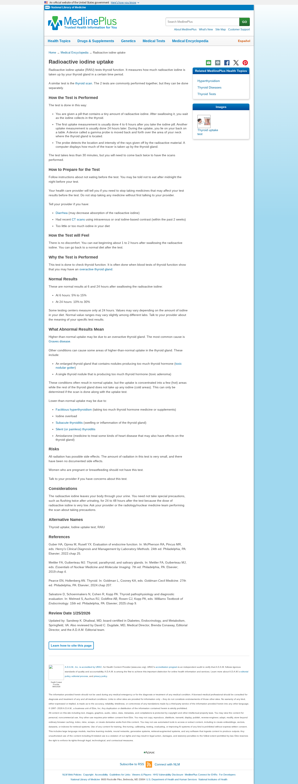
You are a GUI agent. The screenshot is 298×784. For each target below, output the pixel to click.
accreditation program (166, 667)
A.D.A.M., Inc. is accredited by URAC (83, 667)
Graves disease (59, 341)
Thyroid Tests (206, 94)
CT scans (78, 219)
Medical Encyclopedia (190, 41)
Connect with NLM (167, 764)
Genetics (128, 41)
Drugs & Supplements (95, 41)
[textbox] (203, 21)
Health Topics (59, 41)
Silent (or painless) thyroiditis (75, 429)
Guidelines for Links (120, 774)
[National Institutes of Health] (48, 7)
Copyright (88, 774)
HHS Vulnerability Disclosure (168, 774)
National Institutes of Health (213, 779)
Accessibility (101, 774)
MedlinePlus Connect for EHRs (201, 774)
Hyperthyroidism (208, 81)
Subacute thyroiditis (69, 422)
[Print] (218, 62)
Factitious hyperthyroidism (74, 409)
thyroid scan (83, 83)
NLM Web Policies (72, 774)
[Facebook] (227, 62)
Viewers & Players (141, 774)
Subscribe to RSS (132, 764)
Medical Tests (154, 41)
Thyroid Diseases (209, 87)
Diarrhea (62, 213)
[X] (236, 62)
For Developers (227, 774)
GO (244, 22)
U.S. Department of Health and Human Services (171, 779)
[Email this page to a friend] (208, 62)
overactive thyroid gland (95, 269)
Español (244, 41)
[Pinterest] (245, 62)
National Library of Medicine (68, 7)
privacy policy (100, 676)
